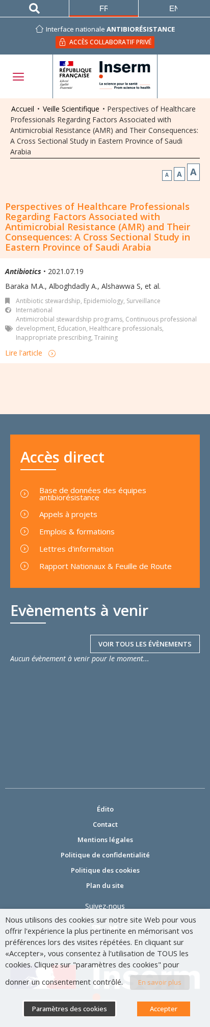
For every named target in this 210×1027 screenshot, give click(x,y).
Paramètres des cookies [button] (69, 1008)
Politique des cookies (105, 870)
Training (106, 337)
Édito (105, 809)
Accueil (22, 109)
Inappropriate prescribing (53, 337)
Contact (105, 824)
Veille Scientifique (71, 109)
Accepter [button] (163, 1008)
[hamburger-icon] (18, 76)
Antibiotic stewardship (48, 300)
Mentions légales (105, 839)
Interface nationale (110, 29)
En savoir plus (159, 982)
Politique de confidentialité (105, 854)
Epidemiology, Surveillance (122, 300)
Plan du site (105, 885)
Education (72, 328)
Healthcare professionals (125, 328)
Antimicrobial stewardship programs (69, 319)
